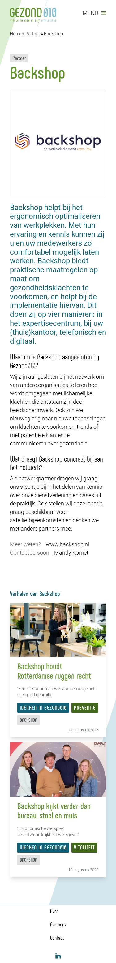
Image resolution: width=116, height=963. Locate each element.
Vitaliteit (84, 847)
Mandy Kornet (71, 552)
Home (15, 33)
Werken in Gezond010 (43, 707)
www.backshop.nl (67, 544)
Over (54, 911)
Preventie (85, 707)
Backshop (28, 720)
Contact (57, 938)
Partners (58, 924)
